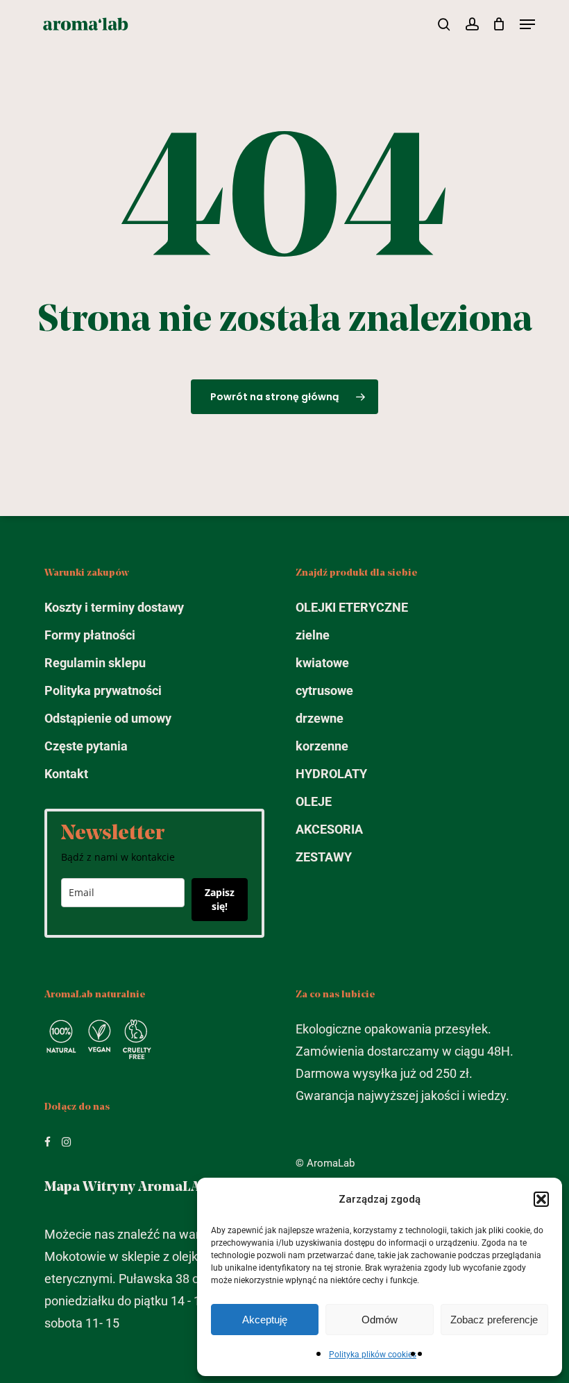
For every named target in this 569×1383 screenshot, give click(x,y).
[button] (541, 1199)
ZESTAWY (324, 857)
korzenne (322, 746)
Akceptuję (264, 1319)
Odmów (380, 1319)
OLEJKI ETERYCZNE (352, 607)
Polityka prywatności (103, 690)
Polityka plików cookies (372, 1354)
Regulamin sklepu (95, 662)
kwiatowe (322, 662)
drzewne (319, 718)
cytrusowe (324, 690)
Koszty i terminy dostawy (114, 607)
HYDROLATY (331, 773)
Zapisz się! (220, 899)
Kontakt (66, 773)
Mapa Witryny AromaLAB (127, 1187)
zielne (313, 635)
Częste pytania (86, 746)
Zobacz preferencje (494, 1319)
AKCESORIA (329, 829)
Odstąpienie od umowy (107, 718)
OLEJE (314, 801)
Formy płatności (89, 635)
